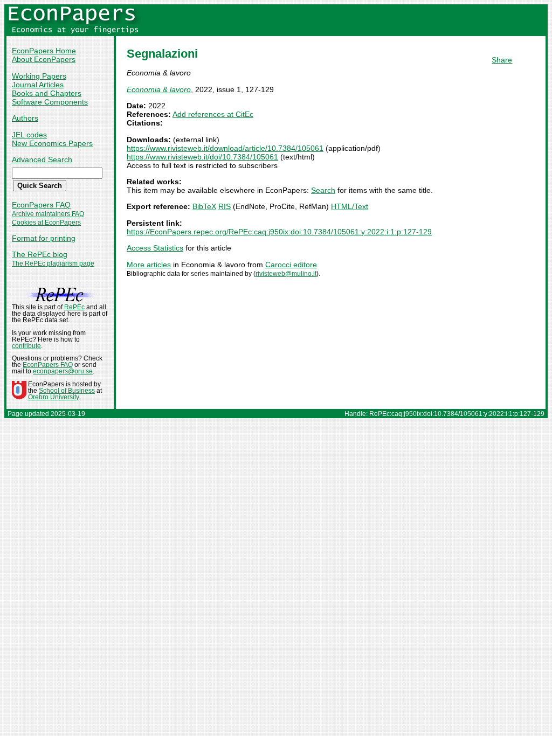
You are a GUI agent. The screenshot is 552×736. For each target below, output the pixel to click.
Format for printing (43, 238)
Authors (25, 118)
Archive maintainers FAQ (48, 214)
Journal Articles (38, 84)
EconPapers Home (44, 50)
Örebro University (53, 397)
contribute (26, 346)
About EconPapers (43, 59)
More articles (149, 264)
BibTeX (204, 206)
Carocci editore (291, 264)
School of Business (67, 390)
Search (323, 190)
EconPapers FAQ (41, 204)
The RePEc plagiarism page (53, 263)
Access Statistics (155, 248)
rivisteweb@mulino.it (286, 273)
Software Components (50, 102)
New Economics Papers (52, 143)
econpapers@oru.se (63, 371)
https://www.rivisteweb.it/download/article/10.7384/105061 (225, 148)
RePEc (74, 307)
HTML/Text (349, 206)
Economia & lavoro (159, 89)
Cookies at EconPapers (46, 222)
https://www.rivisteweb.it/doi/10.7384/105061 (202, 156)
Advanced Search (42, 159)
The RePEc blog (39, 254)
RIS (224, 206)
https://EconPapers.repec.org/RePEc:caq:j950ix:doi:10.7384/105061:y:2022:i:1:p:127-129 (279, 231)
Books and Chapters (46, 93)
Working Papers (39, 76)
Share (502, 59)
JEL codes (29, 134)
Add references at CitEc (212, 114)
